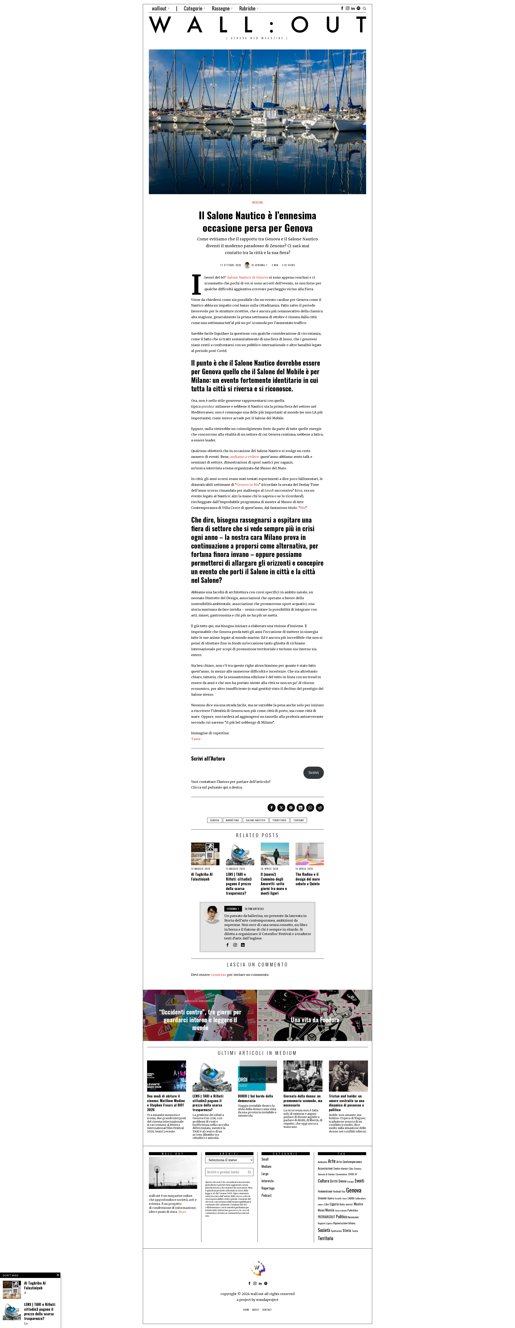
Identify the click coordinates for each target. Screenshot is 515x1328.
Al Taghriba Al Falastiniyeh (202, 876)
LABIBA (351, 1198)
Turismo (298, 820)
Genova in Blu (248, 485)
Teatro (355, 1231)
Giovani (322, 1198)
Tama (195, 739)
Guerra (331, 1198)
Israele (338, 1198)
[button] (249, 1172)
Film (343, 1191)
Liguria (334, 1203)
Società (324, 1229)
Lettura (320, 1204)
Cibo (351, 1168)
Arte (332, 1160)
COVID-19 (352, 1174)
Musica (329, 1209)
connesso (218, 975)
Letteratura (360, 1198)
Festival (337, 1191)
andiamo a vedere (244, 457)
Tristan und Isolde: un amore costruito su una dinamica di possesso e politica (346, 1103)
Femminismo (325, 1191)
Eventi (359, 1180)
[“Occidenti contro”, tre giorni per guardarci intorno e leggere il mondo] (200, 1015)
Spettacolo (336, 1231)
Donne (342, 1180)
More (182, 1212)
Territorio (279, 820)
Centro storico (341, 1168)
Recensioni (353, 1217)
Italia (344, 1198)
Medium (257, 202)
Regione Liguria (325, 1223)
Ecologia (350, 1181)
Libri (326, 1204)
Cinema (357, 1168)
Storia (347, 1230)
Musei (321, 1210)
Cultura (323, 1180)
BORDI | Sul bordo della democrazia (255, 1098)
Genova (214, 820)
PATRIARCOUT (326, 1216)
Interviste (268, 1180)
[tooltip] (342, 8)
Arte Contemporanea (349, 1161)
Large (265, 1173)
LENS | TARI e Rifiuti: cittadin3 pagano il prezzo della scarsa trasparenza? (239, 883)
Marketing (232, 820)
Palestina (352, 1210)
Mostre (358, 1203)
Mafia (342, 1204)
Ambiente (322, 1162)
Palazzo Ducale (341, 1210)
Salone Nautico (256, 820)
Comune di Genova (326, 1174)
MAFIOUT (349, 1204)
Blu (302, 508)
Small (265, 1159)
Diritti (334, 1181)
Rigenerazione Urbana (344, 1223)
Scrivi (314, 772)
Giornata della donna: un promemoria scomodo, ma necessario (302, 1101)
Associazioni (325, 1168)
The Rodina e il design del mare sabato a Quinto (308, 879)
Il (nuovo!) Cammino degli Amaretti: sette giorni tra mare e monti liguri (274, 883)
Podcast (267, 1195)
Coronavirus (341, 1174)
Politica (341, 1216)
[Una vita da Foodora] (315, 1015)
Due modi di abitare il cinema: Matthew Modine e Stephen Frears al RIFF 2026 (166, 1103)
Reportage (268, 1188)
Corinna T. (261, 265)
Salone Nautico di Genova (247, 277)
